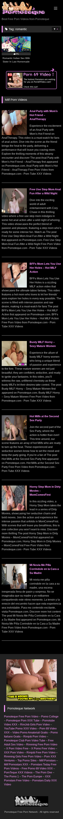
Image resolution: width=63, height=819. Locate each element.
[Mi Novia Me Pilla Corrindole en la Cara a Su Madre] (14, 588)
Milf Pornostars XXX (16, 764)
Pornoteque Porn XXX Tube (22, 720)
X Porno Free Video (43, 748)
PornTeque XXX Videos (18, 772)
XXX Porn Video (14, 752)
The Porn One (43, 772)
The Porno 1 (11, 776)
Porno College (49, 716)
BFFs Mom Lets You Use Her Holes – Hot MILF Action (45, 267)
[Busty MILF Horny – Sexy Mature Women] (14, 365)
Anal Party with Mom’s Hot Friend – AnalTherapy (44, 115)
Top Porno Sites (26, 760)
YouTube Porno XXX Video (20, 728)
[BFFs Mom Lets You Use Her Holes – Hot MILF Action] (14, 286)
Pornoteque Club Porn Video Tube (24, 740)
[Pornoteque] (26, 9)
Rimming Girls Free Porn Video (22, 756)
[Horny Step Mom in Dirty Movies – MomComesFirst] (14, 509)
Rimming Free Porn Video (41, 744)
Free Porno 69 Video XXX (37, 768)
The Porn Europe (32, 776)
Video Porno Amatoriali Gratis (30, 732)
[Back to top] (52, 809)
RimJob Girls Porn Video (35, 724)
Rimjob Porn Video (34, 736)
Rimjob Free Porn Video (41, 752)
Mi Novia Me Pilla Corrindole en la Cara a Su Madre (44, 569)
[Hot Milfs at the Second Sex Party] (14, 439)
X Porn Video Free (17, 748)
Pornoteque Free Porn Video (21, 716)
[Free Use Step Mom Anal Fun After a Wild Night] (14, 212)
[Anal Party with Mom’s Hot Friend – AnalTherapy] (14, 134)
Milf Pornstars (47, 760)
